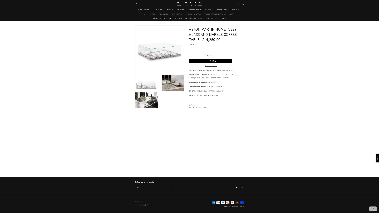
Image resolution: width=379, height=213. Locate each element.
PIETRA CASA (231, 206)
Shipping (191, 107)
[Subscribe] (168, 187)
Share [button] (193, 105)
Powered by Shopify (239, 206)
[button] (137, 4)
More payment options (211, 65)
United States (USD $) (143, 205)
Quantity (191, 44)
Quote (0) (377, 158)
